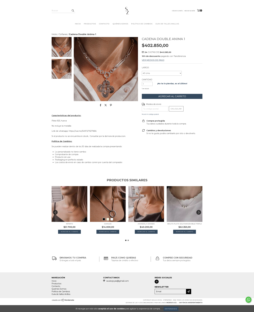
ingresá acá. (171, 303)
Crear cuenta (177, 11)
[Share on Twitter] (105, 105)
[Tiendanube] (63, 301)
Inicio (78, 24)
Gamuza (108, 224)
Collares (63, 34)
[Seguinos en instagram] (157, 282)
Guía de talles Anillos (167, 24)
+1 (111, 219)
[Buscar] (72, 10)
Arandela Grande (146, 224)
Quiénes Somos (120, 24)
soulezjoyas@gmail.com (117, 281)
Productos (90, 24)
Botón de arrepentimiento (190, 303)
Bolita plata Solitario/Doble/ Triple (184, 224)
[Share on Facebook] (100, 105)
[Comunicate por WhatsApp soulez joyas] (248, 300)
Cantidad (147, 79)
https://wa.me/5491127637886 (82, 131)
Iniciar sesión (189, 11)
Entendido (171, 309)
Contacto (104, 24)
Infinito (69, 224)
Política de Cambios (141, 24)
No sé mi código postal (150, 114)
